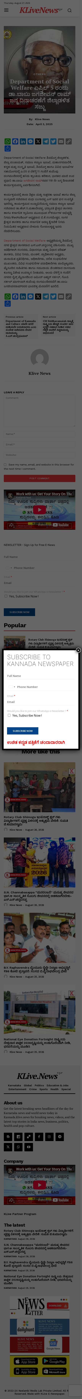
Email (11, 696)
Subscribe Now (23, 731)
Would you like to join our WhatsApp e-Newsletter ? (37, 711)
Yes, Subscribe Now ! (27, 715)
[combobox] (11, 687)
